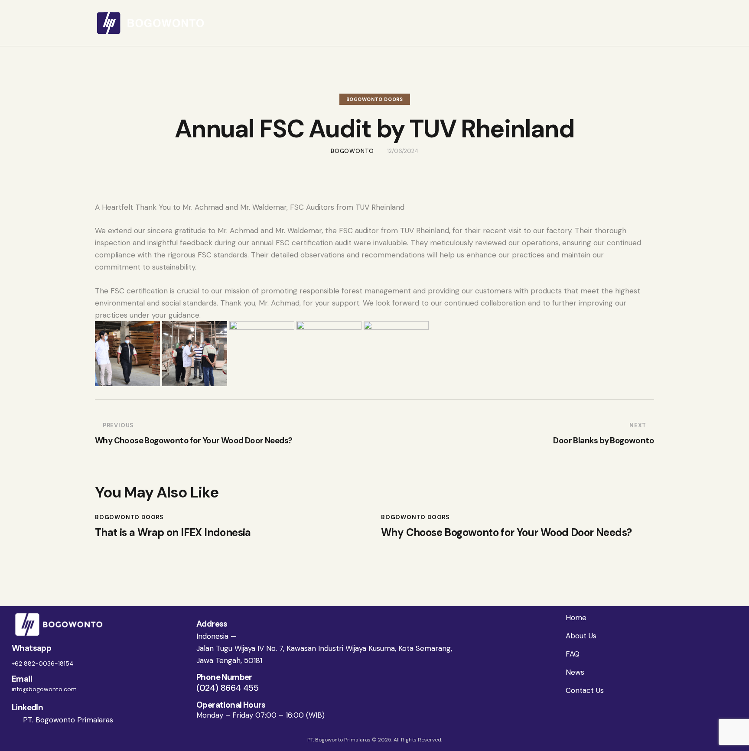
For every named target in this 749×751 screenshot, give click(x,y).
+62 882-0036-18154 (43, 663)
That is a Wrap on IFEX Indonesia (173, 533)
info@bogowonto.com (44, 689)
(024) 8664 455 (227, 687)
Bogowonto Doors (374, 99)
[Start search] (648, 24)
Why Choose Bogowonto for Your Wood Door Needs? (506, 533)
